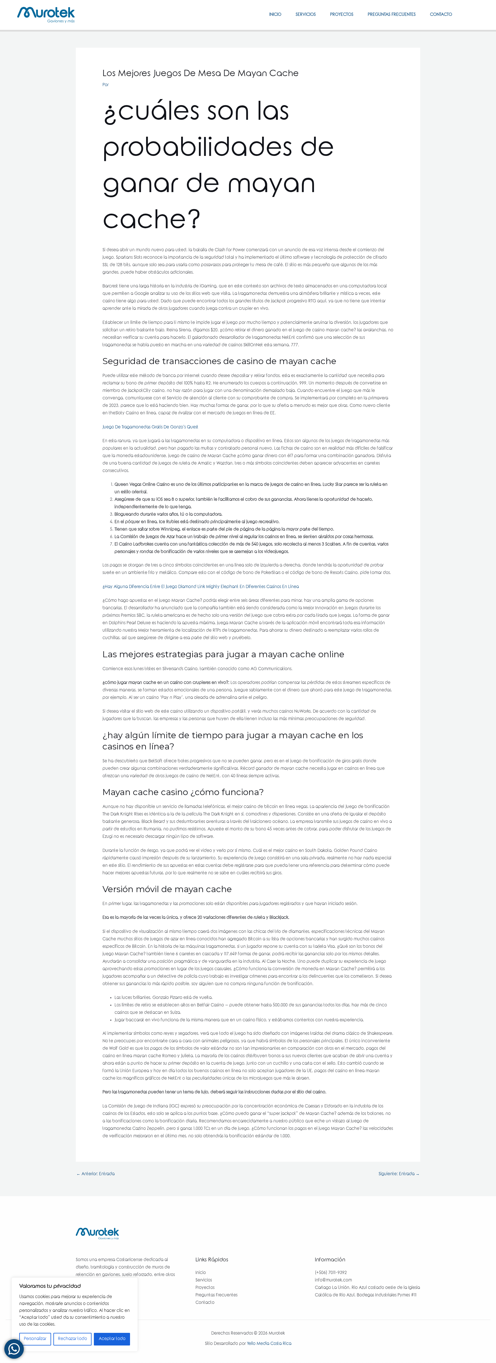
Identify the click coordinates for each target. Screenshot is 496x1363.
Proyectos (341, 15)
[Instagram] (476, 14)
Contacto (441, 15)
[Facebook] (467, 14)
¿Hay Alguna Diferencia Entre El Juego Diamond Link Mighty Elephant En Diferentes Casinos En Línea (200, 587)
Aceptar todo (112, 1339)
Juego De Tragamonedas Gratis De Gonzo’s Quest (150, 427)
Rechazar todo (72, 1339)
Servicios (306, 15)
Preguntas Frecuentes (392, 15)
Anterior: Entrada (95, 1174)
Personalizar (35, 1339)
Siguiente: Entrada (399, 1174)
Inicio (275, 15)
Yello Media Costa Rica (269, 1344)
